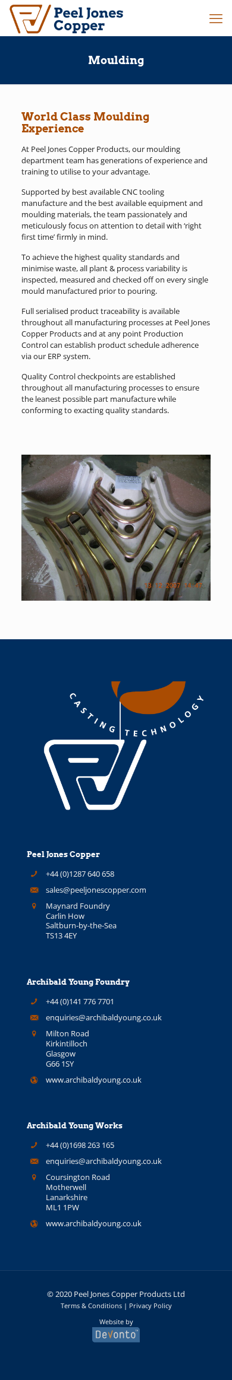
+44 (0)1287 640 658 (80, 873)
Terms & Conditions (91, 1305)
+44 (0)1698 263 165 (80, 1145)
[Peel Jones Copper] (66, 18)
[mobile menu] (216, 18)
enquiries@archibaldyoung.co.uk (104, 1017)
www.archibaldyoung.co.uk (94, 1079)
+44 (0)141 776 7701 (80, 1001)
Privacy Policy (150, 1305)
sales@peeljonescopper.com (96, 889)
